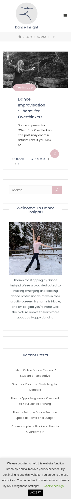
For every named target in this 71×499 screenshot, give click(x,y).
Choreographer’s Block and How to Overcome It (35, 429)
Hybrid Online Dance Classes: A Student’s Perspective (35, 373)
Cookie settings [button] (54, 486)
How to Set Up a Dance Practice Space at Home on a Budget (35, 415)
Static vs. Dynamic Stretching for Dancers (35, 387)
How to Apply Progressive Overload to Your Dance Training (35, 401)
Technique (24, 87)
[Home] (20, 37)
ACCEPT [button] (35, 492)
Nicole (18, 159)
